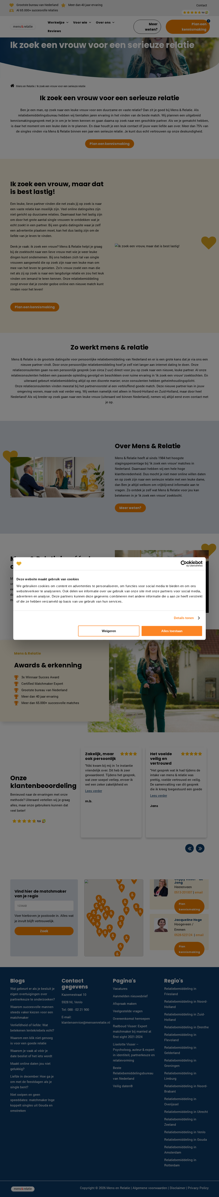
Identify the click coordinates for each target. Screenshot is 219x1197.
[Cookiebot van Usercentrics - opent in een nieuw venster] (184, 563)
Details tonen (184, 618)
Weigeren (109, 631)
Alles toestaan (171, 631)
